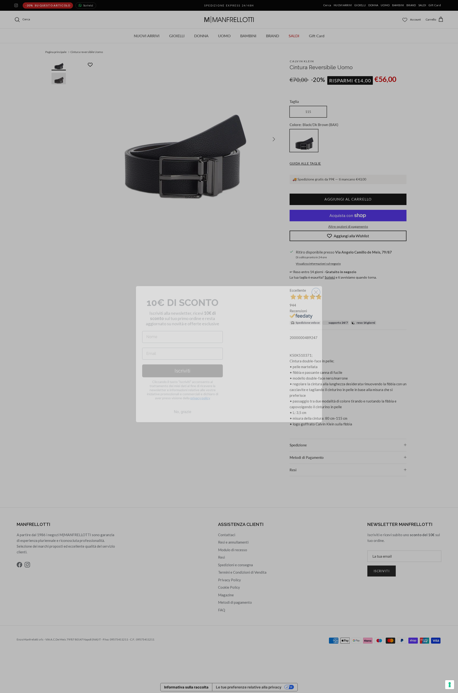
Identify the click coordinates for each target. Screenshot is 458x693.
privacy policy (200, 390)
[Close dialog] (316, 284)
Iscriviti (182, 363)
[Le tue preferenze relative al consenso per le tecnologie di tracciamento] (449, 684)
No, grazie (182, 404)
